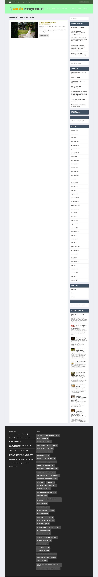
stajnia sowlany (42, 527)
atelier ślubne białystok (51, 435)
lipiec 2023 (74, 156)
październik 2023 (75, 149)
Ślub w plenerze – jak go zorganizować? (47, 23)
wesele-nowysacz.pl (50, 26)
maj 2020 (73, 216)
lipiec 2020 (74, 212)
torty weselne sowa (43, 547)
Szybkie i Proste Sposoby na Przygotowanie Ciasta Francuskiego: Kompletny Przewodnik (21, 454)
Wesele (85, 9)
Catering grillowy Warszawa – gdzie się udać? (21, 459)
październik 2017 (75, 246)
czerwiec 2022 (75, 175)
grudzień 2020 (75, 197)
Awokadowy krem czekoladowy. (76, 87)
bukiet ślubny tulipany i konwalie (47, 445)
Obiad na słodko (75, 77)
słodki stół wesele (43, 544)
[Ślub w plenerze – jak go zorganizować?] (24, 30)
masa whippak (51, 482)
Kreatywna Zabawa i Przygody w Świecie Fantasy (78, 54)
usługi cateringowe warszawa (46, 557)
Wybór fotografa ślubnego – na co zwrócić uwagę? (81, 374)
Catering (73, 9)
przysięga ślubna (42, 503)
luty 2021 (73, 190)
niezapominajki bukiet (43, 489)
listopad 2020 (74, 201)
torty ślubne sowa (43, 550)
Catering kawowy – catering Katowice (78, 73)
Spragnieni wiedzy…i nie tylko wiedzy (77, 82)
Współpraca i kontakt (60, 9)
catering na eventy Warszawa (46, 458)
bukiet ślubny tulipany (44, 442)
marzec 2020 (74, 220)
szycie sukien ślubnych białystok (47, 537)
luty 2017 (73, 276)
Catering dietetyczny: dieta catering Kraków (78, 105)
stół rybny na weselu (43, 534)
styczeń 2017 (74, 280)
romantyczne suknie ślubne (45, 520)
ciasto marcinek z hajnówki (45, 465)
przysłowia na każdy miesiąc (45, 510)
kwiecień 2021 (75, 182)
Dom (48, 9)
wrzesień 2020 (75, 209)
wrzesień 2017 (75, 250)
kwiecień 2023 (75, 164)
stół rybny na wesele (43, 530)
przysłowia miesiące (43, 507)
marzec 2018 (74, 239)
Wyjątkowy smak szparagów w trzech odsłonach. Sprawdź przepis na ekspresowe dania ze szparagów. (79, 94)
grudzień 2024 (75, 141)
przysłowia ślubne (42, 513)
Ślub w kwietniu (55, 569)
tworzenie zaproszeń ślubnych (46, 554)
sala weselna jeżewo (43, 524)
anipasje (39, 435)
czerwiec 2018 (75, 231)
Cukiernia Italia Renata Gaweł (77, 315)
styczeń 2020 (74, 224)
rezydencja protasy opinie (45, 517)
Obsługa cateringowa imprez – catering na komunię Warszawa (79, 398)
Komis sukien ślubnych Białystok (47, 478)
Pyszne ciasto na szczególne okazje (18, 434)
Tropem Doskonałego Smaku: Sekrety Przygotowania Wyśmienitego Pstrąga (78, 412)
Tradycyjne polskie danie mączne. (78, 100)
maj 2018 (73, 235)
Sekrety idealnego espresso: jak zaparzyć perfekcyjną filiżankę (20, 445)
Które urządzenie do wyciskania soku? (80, 362)
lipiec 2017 (74, 257)
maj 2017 (73, 265)
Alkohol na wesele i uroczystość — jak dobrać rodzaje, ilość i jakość (78, 32)
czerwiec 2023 (75, 160)
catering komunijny (43, 455)
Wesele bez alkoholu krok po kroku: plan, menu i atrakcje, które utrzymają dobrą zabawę (79, 40)
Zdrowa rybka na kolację (80, 385)
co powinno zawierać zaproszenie (47, 468)
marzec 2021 (74, 186)
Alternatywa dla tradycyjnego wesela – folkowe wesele (78, 350)
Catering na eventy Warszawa (24, 2)
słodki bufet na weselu (44, 540)
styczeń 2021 (74, 194)
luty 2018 (73, 242)
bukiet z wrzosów (42, 438)
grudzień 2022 (75, 171)
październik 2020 (75, 205)
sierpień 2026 (74, 130)
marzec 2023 (74, 167)
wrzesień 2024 (75, 145)
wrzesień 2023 (75, 152)
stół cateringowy (54, 527)
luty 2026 (73, 137)
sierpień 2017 (74, 254)
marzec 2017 (74, 272)
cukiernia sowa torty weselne (46, 472)
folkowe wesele (54, 475)
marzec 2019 (74, 227)
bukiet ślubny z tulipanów (45, 448)
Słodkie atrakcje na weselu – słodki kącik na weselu (79, 327)
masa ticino (40, 482)
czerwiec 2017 (75, 261)
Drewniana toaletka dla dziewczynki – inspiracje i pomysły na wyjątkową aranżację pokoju (78, 48)
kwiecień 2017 (75, 269)
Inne (79, 9)
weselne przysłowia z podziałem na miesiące (47, 564)
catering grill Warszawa (44, 452)
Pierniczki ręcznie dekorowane (46, 492)
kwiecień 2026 (75, 134)
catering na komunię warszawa (46, 462)
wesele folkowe (42, 560)
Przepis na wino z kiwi (15, 441)
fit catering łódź (42, 475)
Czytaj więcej (44, 36)
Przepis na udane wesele (77, 27)
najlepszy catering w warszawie (46, 485)
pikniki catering (42, 495)
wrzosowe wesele (42, 569)
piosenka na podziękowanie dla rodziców (46, 499)
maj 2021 (73, 179)
